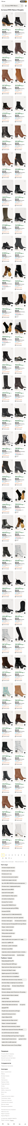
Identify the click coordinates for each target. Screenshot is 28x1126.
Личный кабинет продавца (7, 1053)
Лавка (8, 1124)
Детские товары (5, 1104)
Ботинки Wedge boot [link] (19, 88)
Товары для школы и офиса (7, 1096)
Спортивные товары (6, 1098)
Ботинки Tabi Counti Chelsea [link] (19, 228)
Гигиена (3, 1078)
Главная (3, 1124)
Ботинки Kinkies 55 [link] (19, 32)
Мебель (3, 1073)
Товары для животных (6, 1100)
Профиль (25, 1124)
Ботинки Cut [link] (19, 367)
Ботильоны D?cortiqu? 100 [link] (20, 172)
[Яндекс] (12, 1120)
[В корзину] (12, 26)
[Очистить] (22, 6)
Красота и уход (4, 1088)
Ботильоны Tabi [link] (7, 283)
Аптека (3, 1086)
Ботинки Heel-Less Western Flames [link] (6, 116)
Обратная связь (5, 1111)
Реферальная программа (7, 1065)
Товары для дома (5, 1084)
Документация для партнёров (8, 1058)
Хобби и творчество (6, 1090)
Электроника (4, 1080)
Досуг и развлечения (6, 1071)
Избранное (14, 1124)
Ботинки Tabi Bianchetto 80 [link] (19, 563)
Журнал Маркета (5, 1115)
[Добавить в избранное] (12, 14)
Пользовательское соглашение (8, 1109)
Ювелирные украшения (6, 1106)
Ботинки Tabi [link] (6, 60)
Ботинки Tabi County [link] (6, 535)
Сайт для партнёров (6, 1060)
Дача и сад (3, 1092)
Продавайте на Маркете (7, 1056)
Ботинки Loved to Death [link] (19, 423)
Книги (2, 1094)
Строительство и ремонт (7, 1102)
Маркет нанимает (5, 1113)
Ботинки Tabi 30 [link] (19, 731)
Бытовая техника (5, 1075)
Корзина (19, 1124)
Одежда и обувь (5, 1082)
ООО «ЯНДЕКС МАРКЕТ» (11, 1118)
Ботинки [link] (6, 32)
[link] (8, 867)
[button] (26, 6)
